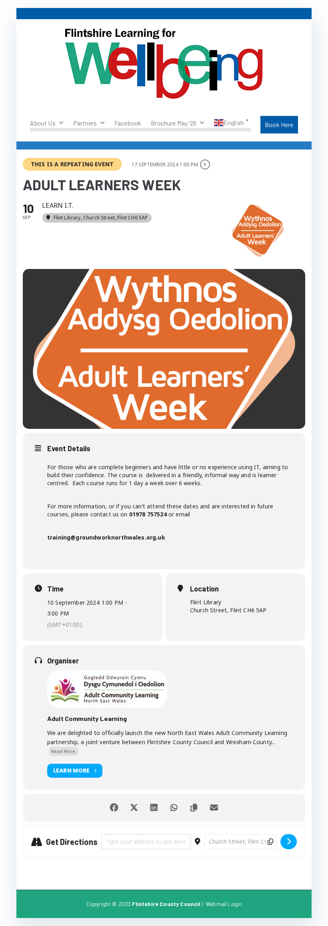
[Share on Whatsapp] (174, 808)
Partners (85, 123)
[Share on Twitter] (134, 808)
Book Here (279, 124)
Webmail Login (224, 903)
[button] (60, 123)
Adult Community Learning (87, 718)
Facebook (127, 123)
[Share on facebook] (114, 808)
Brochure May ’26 (173, 123)
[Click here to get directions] (288, 841)
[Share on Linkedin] (154, 808)
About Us (42, 123)
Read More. (63, 751)
